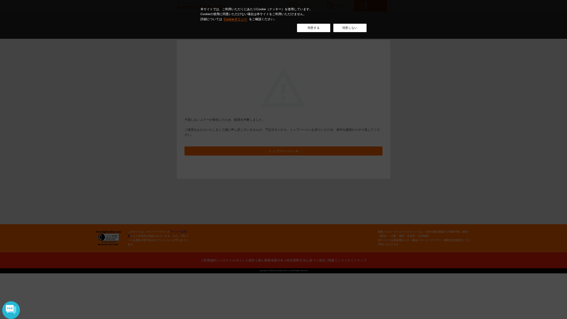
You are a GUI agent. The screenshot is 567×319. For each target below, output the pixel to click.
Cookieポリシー (235, 19)
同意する (314, 27)
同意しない (349, 27)
